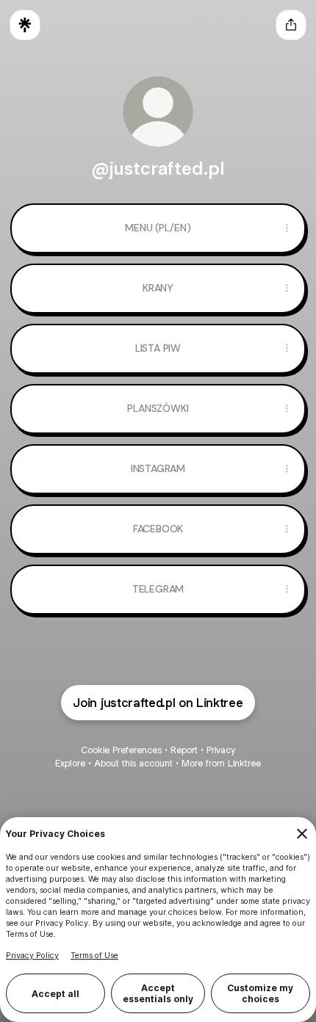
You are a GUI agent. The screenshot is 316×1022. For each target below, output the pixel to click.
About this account (133, 763)
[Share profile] (291, 25)
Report (184, 750)
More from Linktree (221, 763)
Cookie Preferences (121, 750)
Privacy (221, 750)
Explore (70, 763)
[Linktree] (25, 25)
